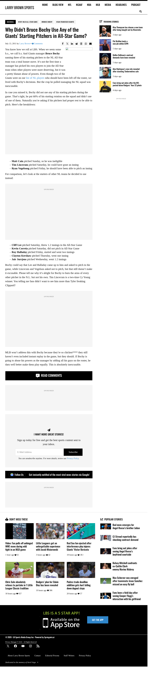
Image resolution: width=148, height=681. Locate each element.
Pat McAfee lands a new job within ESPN (120, 42)
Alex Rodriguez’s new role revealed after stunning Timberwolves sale (126, 70)
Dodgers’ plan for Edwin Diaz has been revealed (47, 583)
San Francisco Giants (65, 22)
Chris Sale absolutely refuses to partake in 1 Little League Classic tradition (19, 585)
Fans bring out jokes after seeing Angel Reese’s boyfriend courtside (125, 551)
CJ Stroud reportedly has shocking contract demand (125, 538)
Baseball (10, 22)
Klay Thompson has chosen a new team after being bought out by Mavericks (128, 28)
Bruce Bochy (47, 22)
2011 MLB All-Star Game (28, 22)
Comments (38, 43)
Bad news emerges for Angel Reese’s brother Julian (126, 526)
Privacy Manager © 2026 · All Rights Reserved (21, 642)
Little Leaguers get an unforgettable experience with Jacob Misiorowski (48, 546)
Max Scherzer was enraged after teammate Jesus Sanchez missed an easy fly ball (127, 581)
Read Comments (51, 375)
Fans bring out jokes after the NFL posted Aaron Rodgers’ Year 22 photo (127, 84)
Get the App (97, 620)
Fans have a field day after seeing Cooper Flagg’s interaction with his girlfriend (127, 596)
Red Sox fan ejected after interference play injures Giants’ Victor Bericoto (79, 546)
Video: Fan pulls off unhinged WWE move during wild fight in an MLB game (19, 546)
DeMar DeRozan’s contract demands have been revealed (124, 56)
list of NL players (35, 77)
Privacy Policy (73, 458)
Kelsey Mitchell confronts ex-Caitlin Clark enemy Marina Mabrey (125, 566)
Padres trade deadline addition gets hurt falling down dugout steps (78, 585)
